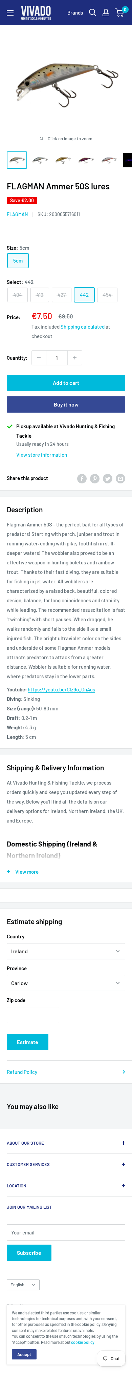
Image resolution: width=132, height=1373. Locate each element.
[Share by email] (120, 478)
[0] (119, 12)
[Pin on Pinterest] (95, 478)
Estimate (27, 1042)
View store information (41, 455)
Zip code (16, 1000)
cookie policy (82, 1342)
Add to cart (66, 382)
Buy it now (66, 404)
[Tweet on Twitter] (107, 478)
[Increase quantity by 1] (75, 358)
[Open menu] (10, 13)
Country (15, 936)
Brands (75, 12)
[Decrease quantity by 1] (39, 358)
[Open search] (92, 12)
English (17, 1284)
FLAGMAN (17, 214)
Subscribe (29, 1252)
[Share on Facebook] (82, 478)
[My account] (106, 12)
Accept (24, 1354)
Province (17, 968)
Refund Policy (22, 1072)
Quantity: (17, 358)
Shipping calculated (83, 327)
